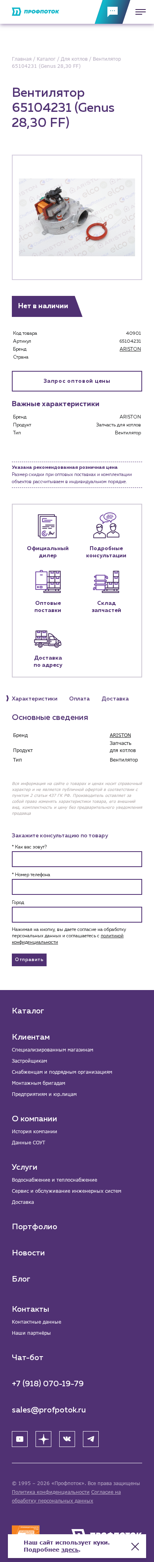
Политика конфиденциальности (51, 1492)
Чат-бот (27, 1358)
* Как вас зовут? (29, 847)
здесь (70, 1549)
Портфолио (34, 1227)
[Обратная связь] (112, 12)
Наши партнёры (31, 1333)
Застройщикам (29, 1061)
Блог (21, 1279)
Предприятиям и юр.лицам (44, 1094)
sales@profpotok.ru (49, 1410)
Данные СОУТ (28, 1143)
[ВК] (67, 1439)
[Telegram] (91, 1439)
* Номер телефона (31, 875)
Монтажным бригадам (38, 1083)
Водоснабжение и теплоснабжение (54, 1180)
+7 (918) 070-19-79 (48, 1384)
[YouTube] (20, 1439)
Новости (28, 1253)
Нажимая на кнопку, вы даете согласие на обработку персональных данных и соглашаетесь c (69, 936)
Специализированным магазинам (52, 1050)
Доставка (23, 1202)
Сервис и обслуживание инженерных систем (66, 1191)
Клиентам (31, 1037)
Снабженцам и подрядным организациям (62, 1072)
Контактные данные (36, 1322)
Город (18, 902)
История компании (34, 1131)
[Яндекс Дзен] (43, 1439)
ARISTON (130, 349)
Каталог (28, 1011)
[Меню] (138, 12)
